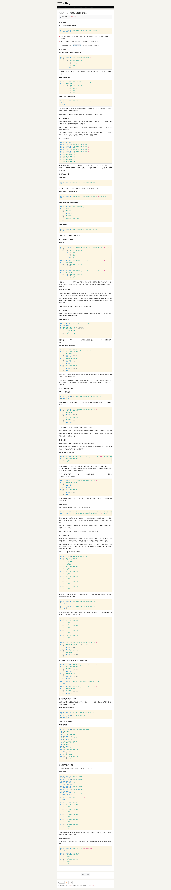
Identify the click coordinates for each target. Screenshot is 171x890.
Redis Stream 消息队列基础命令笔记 (73, 13)
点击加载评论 (85, 874)
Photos (74, 7)
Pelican (70, 885)
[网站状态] (71, 882)
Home (59, 7)
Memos (80, 7)
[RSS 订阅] (67, 882)
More (86, 7)
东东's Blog (63, 3)
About (91, 7)
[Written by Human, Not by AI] (61, 882)
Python (92, 885)
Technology (66, 7)
